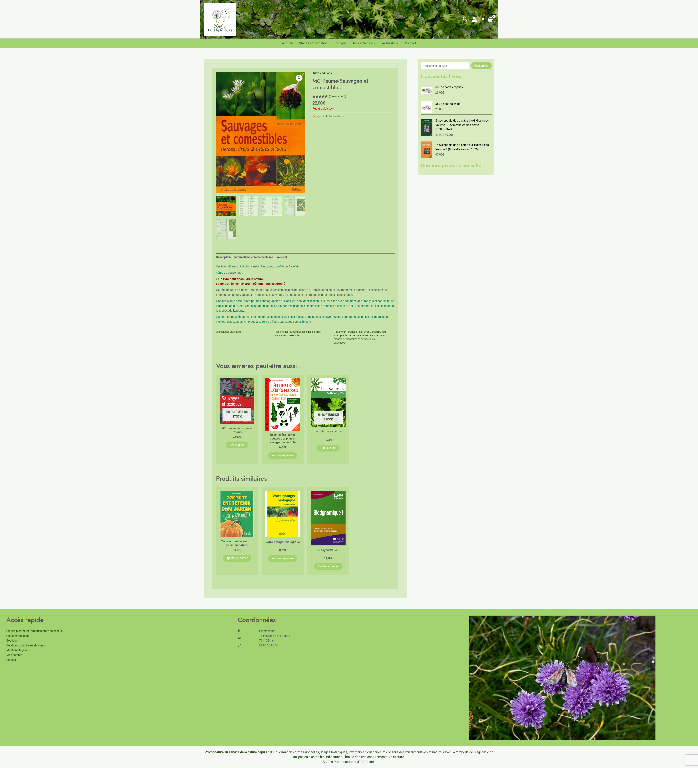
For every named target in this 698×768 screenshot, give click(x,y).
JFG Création (366, 762)
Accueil (287, 43)
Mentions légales (17, 650)
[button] (465, 19)
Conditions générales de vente (25, 645)
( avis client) (337, 96)
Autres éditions (322, 73)
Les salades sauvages (228, 331)
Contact (410, 43)
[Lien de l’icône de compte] (474, 19)
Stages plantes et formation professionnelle (34, 631)
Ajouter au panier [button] (282, 455)
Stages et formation (313, 43)
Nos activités (362, 43)
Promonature (343, 762)
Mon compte (14, 655)
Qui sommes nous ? (19, 636)
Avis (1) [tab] (282, 257)
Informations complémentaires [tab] (253, 257)
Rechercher (481, 65)
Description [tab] (223, 257)
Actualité (388, 43)
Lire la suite (237, 445)
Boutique (340, 43)
